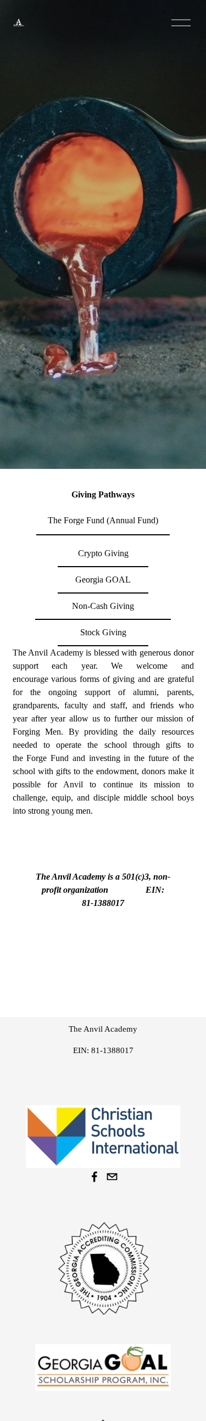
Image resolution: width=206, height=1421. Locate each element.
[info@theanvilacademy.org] (112, 1176)
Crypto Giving (103, 553)
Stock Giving (103, 632)
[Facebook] (94, 1176)
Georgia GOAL (103, 579)
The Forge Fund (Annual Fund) (103, 520)
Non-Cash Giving (103, 606)
